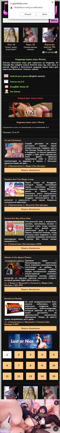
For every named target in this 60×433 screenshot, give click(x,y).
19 (53, 376)
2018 (39, 244)
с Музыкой (29, 205)
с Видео (28, 166)
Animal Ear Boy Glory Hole (17, 218)
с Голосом (34, 283)
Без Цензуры (39, 166)
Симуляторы (15, 244)
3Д (15, 285)
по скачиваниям (38, 127)
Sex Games (15, 92)
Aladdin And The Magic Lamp (19, 179)
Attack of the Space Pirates (17, 257)
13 (30, 376)
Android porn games (19, 76)
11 (7, 376)
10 (53, 365)
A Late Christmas (12, 140)
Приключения (15, 166)
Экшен (12, 283)
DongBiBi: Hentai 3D (19, 87)
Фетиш (41, 122)
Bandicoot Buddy (13, 298)
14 (42, 376)
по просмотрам (25, 127)
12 (18, 376)
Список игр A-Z (17, 82)
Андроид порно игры (26, 122)
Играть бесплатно (30, 170)
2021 (16, 324)
